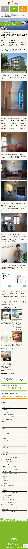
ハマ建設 (5, 440)
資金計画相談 (16, 528)
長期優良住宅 (5, 488)
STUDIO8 (5, 409)
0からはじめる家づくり (8, 495)
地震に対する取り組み (7, 502)
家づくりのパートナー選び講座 (9, 492)
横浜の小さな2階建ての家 (8, 471)
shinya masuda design (7, 419)
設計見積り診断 (14, 10)
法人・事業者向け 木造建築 (19, 526)
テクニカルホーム (6, 435)
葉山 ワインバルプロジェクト (9, 469)
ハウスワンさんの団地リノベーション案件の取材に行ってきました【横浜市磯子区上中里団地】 (13, 16)
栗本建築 (5, 452)
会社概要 (15, 530)
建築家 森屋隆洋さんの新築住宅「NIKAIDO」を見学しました (6, 323)
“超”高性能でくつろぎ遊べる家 (9, 473)
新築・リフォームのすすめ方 (7, 485)
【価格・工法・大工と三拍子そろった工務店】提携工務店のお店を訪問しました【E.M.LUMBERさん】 (8, 379)
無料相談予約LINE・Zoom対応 (22, 10)
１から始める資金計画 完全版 (9, 457)
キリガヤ (5, 443)
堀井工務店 (5, 428)
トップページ (3, 14)
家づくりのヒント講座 (7, 499)
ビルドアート (5, 445)
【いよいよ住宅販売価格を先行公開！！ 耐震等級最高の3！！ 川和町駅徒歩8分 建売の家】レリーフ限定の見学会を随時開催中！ (6, 367)
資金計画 (3, 454)
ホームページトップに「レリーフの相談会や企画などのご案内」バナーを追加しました (6, 346)
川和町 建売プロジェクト (8, 466)
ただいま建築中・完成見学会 (12, 14)
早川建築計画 (5, 407)
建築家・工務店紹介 (4, 526)
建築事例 (2, 528)
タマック (5, 447)
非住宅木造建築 (4, 509)
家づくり (6, 478)
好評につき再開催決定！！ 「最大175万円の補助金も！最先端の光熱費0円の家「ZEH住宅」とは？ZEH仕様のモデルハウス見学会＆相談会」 (17, 325)
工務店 (2, 421)
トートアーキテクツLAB (8, 416)
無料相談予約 (3, 535)
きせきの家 (5, 464)
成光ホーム (5, 438)
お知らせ (3, 402)
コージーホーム (6, 450)
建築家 (2, 405)
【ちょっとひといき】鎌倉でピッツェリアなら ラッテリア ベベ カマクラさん (17, 346)
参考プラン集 (16, 524)
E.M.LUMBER (6, 433)
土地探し (6, 483)
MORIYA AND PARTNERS (8, 414)
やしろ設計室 (5, 412)
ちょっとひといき (5, 459)
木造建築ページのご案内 (8, 511)
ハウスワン (5, 424)
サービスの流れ (4, 530)
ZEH (4, 490)
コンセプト (3, 524)
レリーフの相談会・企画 (6, 504)
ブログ (2, 531)
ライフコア (5, 426)
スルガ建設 (5, 431)
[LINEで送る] (11, 373)
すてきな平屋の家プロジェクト (9, 507)
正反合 (4, 476)
